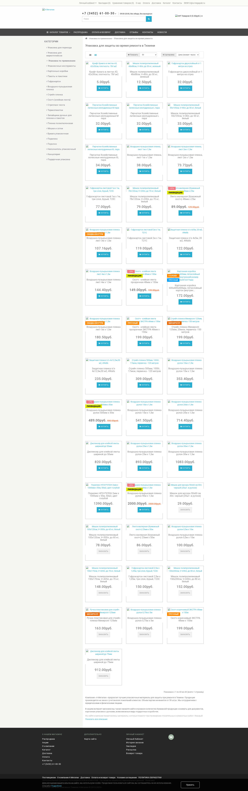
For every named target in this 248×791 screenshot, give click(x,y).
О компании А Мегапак (68, 777)
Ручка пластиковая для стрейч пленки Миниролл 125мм (103, 619)
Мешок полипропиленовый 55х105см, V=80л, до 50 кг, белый (185, 116)
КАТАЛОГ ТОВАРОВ (58, 32)
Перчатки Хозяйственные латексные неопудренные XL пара (103, 157)
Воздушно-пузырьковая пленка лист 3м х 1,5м (104, 239)
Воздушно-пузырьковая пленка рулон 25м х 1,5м (144, 453)
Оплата (46, 757)
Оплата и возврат (101, 32)
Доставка (120, 32)
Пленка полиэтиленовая (60, 123)
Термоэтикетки (55, 110)
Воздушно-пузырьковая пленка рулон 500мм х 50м (104, 411)
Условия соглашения (127, 777)
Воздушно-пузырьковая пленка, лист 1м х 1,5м (144, 156)
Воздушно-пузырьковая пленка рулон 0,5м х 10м (185, 536)
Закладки (131, 746)
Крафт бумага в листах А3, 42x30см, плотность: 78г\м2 (103, 73)
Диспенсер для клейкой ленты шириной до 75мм (103, 661)
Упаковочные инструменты (61, 66)
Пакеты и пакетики (57, 76)
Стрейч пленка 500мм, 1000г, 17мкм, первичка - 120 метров (144, 369)
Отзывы (134, 32)
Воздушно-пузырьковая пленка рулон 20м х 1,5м (185, 411)
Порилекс (52, 138)
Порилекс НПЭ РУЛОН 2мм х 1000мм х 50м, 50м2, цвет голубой (103, 496)
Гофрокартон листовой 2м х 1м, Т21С (144, 239)
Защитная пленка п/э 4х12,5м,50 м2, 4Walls (103, 369)
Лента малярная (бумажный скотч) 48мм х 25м (185, 197)
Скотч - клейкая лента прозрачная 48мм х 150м (144, 281)
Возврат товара (134, 753)
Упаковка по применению (61, 61)
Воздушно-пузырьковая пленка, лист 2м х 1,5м (185, 156)
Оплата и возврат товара (103, 777)
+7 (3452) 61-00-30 (51, 764)
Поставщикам (49, 777)
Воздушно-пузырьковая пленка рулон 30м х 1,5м (185, 453)
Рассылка (131, 750)
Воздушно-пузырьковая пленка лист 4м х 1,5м (104, 281)
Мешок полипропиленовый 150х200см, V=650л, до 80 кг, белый (185, 579)
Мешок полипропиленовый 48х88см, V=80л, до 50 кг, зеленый (144, 74)
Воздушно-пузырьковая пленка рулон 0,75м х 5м (144, 619)
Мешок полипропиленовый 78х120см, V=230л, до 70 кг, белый (144, 199)
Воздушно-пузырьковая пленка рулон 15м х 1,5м (144, 411)
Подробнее (56, 786)
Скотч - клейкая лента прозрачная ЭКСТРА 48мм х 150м (144, 329)
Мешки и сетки (55, 128)
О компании (48, 746)
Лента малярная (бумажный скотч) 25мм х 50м (144, 536)
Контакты (147, 32)
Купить (104, 88)
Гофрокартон (54, 81)
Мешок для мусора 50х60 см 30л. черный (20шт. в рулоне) (185, 494)
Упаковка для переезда (59, 47)
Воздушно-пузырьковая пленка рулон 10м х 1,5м (185, 369)
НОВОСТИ (162, 32)
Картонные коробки (57, 71)
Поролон (52, 144)
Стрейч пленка (55, 94)
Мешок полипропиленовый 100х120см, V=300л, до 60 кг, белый (103, 537)
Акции (45, 742)
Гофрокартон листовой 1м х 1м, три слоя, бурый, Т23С (103, 197)
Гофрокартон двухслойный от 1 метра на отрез (185, 73)
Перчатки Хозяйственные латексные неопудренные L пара (144, 116)
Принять (190, 785)
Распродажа (81, 32)
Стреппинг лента (56, 105)
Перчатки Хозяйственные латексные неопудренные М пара (104, 116)
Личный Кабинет (134, 739)
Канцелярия (53, 154)
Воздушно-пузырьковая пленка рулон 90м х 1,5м (144, 494)
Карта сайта (90, 739)
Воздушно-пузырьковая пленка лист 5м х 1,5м (104, 328)
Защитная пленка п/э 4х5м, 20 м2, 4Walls (185, 239)
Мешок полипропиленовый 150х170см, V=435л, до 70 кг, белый (103, 579)
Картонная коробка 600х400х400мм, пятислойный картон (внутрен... (185, 288)
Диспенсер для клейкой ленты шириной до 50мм (103, 453)
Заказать (185, 510)
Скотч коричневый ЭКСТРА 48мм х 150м (185, 619)
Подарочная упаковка (58, 159)
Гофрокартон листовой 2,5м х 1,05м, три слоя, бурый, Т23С (144, 577)
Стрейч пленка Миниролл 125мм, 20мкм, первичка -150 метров (185, 329)
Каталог (46, 750)
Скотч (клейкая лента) (58, 99)
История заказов (135, 742)
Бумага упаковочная (57, 133)
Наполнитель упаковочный (61, 149)
